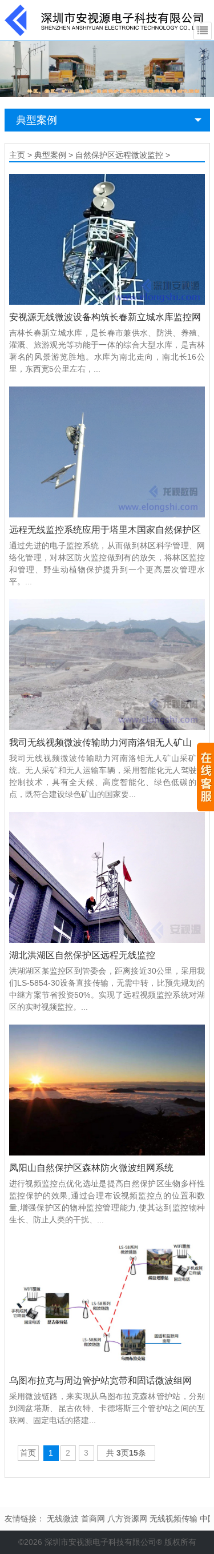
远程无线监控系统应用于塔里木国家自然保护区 (105, 530)
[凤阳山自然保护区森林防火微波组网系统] (107, 1090)
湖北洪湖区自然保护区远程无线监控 (82, 955)
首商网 (93, 1518)
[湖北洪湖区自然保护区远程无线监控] (107, 877)
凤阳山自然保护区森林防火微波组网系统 (91, 1168)
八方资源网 (127, 1518)
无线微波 (63, 1518)
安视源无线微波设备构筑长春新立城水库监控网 (105, 317)
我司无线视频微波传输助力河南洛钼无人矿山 (100, 742)
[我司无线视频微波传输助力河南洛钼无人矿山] (107, 664)
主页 (17, 155)
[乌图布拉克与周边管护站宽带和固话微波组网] (107, 1302)
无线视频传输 (173, 1518)
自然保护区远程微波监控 (119, 155)
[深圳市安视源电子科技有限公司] (104, 19)
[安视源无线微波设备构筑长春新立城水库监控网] (107, 239)
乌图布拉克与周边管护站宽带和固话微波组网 (100, 1380)
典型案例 (36, 120)
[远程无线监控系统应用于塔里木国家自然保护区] (107, 451)
